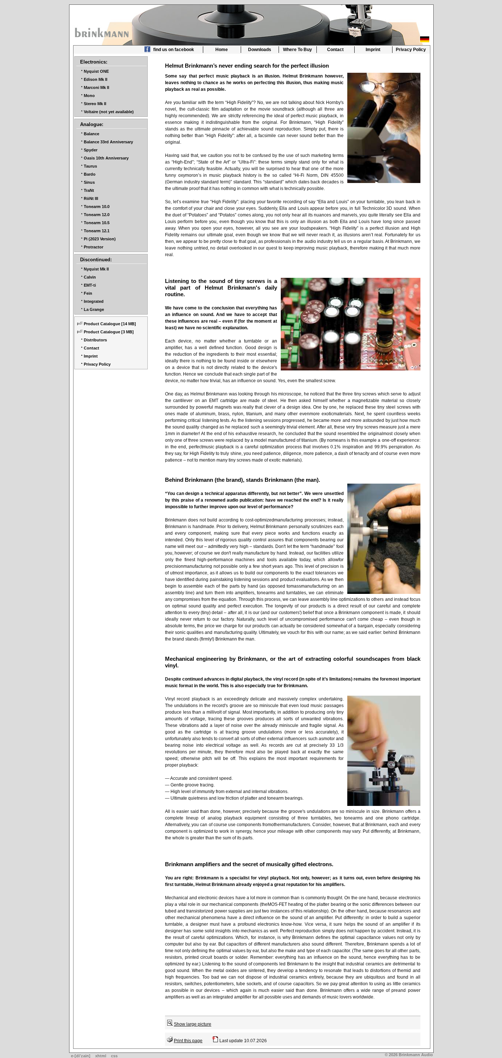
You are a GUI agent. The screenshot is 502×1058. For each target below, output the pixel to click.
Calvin (90, 277)
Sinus (89, 182)
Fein (88, 293)
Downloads (259, 49)
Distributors (95, 340)
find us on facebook (173, 49)
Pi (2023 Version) (100, 239)
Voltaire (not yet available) (109, 112)
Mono (89, 95)
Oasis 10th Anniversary (106, 158)
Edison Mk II (95, 79)
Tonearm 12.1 (97, 231)
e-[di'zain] (80, 1056)
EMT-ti (90, 285)
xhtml (100, 1056)
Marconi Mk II (96, 87)
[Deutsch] (424, 39)
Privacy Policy (411, 49)
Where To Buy (297, 49)
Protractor (93, 247)
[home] (102, 30)
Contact (335, 49)
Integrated (94, 301)
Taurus (90, 166)
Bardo (90, 174)
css (114, 1056)
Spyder (90, 150)
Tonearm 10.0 (97, 206)
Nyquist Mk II (96, 269)
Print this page (188, 1040)
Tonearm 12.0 (97, 214)
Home (221, 49)
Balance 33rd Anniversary (108, 142)
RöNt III (91, 198)
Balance (91, 134)
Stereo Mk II (95, 103)
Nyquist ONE (96, 71)
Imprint (373, 49)
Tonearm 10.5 (97, 222)
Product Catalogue (102, 324)
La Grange (94, 309)
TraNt (89, 190)
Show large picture (192, 1024)
